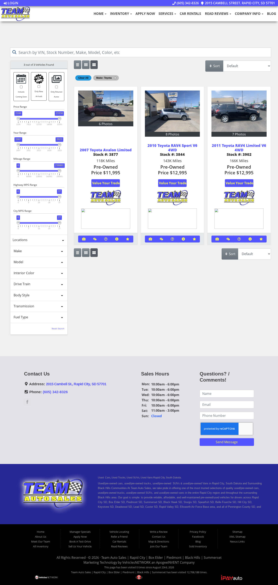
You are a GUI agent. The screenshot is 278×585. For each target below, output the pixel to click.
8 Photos (172, 134)
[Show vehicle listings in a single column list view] (77, 64)
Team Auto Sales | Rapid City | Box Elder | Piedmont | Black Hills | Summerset (161, 557)
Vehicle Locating (119, 532)
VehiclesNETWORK (136, 562)
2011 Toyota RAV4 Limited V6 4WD (239, 147)
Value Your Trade (106, 183)
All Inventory (40, 546)
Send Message (227, 442)
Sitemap (237, 532)
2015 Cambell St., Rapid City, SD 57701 (76, 384)
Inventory (120, 13)
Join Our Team (158, 546)
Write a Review (158, 532)
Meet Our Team (40, 541)
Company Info (248, 13)
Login (12, 3)
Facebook (198, 536)
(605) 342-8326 (187, 3)
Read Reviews (217, 13)
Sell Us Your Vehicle (80, 546)
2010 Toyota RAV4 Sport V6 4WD (172, 147)
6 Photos (106, 124)
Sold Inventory (198, 546)
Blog (271, 13)
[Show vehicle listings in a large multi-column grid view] (85, 64)
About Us (40, 536)
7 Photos (239, 134)
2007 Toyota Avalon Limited (106, 149)
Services (166, 13)
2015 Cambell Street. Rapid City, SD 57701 (239, 3)
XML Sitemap (237, 536)
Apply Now (145, 13)
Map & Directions (158, 541)
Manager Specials (80, 532)
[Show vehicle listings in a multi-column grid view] (94, 64)
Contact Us (158, 536)
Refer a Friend (119, 536)
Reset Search (58, 328)
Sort (216, 66)
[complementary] (266, 573)
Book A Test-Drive (80, 541)
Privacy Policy (198, 532)
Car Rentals (190, 13)
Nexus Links (237, 541)
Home (99, 13)
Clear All (83, 77)
